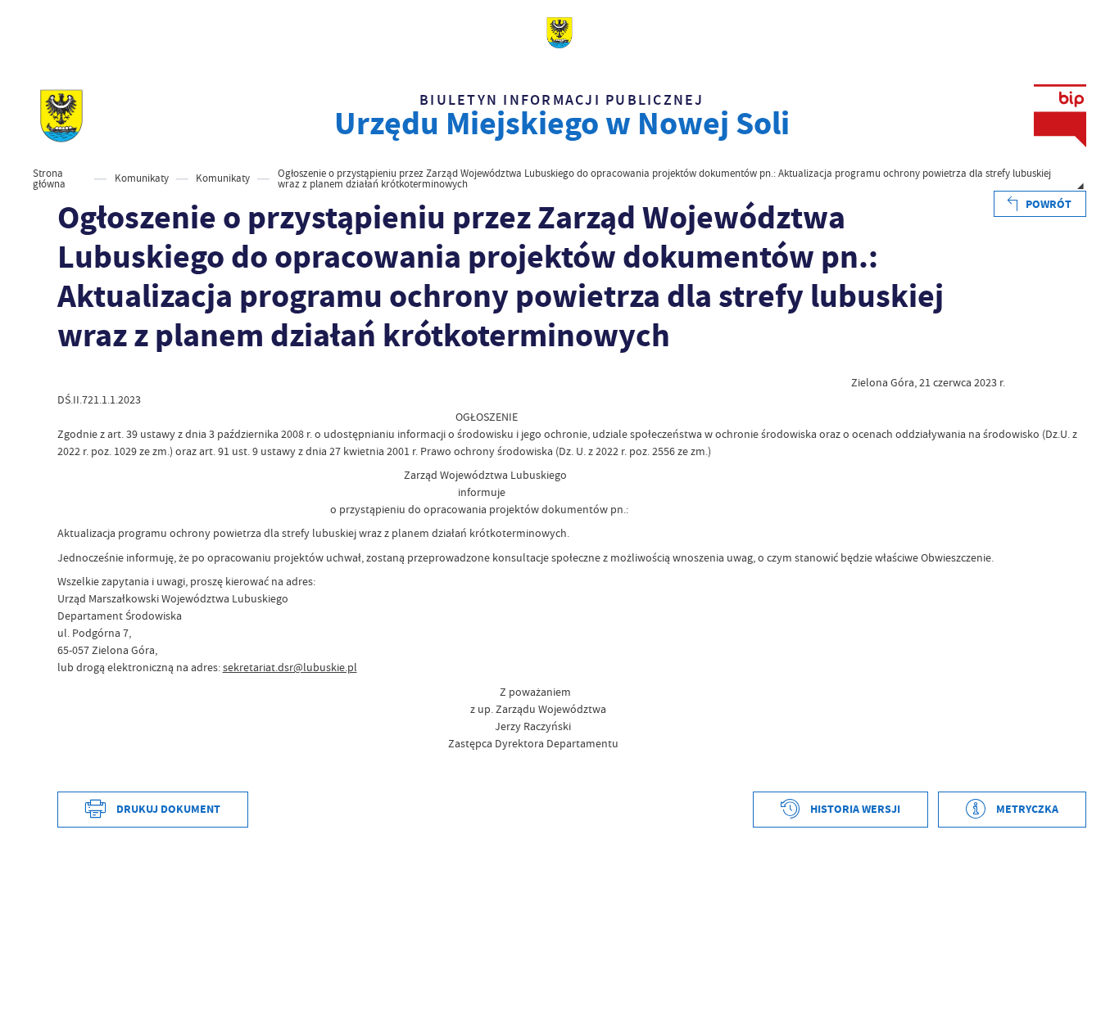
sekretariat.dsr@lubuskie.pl (290, 667)
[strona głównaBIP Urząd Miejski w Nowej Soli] (61, 115)
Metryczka (1027, 809)
